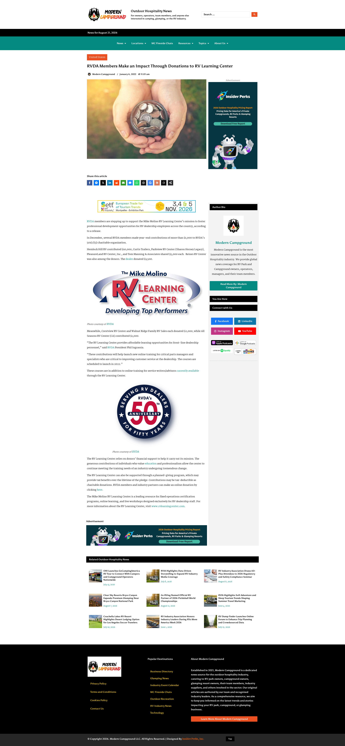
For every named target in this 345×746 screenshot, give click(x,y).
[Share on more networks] (170, 182)
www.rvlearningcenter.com (167, 506)
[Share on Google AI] (150, 182)
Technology (157, 712)
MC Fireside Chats (162, 43)
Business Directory (161, 671)
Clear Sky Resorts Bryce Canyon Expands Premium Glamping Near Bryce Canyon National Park (121, 598)
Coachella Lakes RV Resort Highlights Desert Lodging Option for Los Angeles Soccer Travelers (121, 619)
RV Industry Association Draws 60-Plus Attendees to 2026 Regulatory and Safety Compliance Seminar (236, 574)
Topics (202, 43)
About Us (219, 43)
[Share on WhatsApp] (136, 182)
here (99, 490)
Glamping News (159, 678)
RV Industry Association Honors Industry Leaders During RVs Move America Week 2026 (179, 619)
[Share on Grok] (163, 182)
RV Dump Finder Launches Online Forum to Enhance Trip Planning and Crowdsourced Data (236, 619)
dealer (129, 259)
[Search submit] (254, 14)
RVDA (90, 221)
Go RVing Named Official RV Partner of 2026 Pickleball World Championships (178, 598)
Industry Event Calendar (164, 685)
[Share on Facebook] (89, 182)
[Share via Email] (123, 182)
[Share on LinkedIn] (110, 182)
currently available (188, 371)
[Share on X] (103, 182)
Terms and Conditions (103, 691)
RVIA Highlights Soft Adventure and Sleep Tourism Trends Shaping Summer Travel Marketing (237, 598)
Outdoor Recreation (162, 698)
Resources (184, 43)
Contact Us (97, 708)
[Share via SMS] (130, 182)
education (151, 464)
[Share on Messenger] (96, 182)
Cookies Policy (98, 700)
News (120, 43)
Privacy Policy (98, 683)
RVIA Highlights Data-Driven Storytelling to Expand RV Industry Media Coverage (179, 574)
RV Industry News (160, 705)
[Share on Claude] (157, 182)
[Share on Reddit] (116, 182)
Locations (137, 43)
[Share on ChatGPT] (143, 182)
